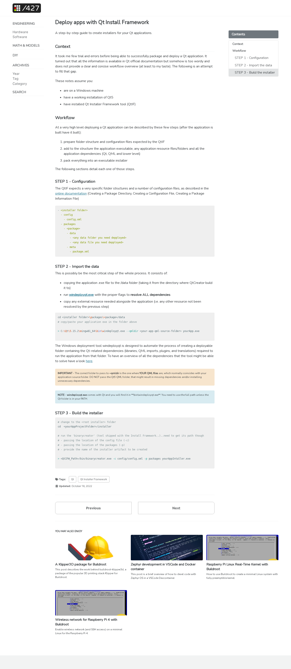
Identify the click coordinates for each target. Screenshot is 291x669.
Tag (15, 79)
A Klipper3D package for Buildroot (80, 564)
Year (16, 74)
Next (176, 508)
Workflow (239, 51)
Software (20, 37)
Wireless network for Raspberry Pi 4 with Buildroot (86, 622)
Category (20, 84)
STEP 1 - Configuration (251, 58)
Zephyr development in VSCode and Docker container (163, 566)
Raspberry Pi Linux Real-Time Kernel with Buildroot (237, 566)
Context (237, 44)
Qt (72, 479)
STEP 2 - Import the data (253, 65)
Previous (93, 508)
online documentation (71, 193)
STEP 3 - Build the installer (255, 72)
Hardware (20, 32)
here (89, 361)
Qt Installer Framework (93, 479)
